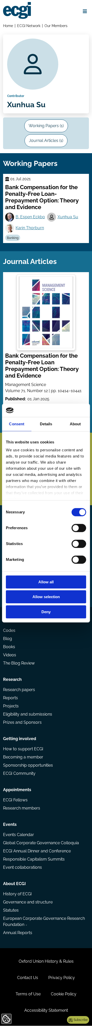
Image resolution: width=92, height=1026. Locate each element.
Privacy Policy (61, 977)
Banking (12, 238)
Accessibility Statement (46, 1010)
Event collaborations (22, 867)
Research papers (19, 689)
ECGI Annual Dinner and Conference (37, 851)
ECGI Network (28, 25)
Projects (11, 706)
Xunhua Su (67, 216)
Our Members (55, 25)
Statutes (11, 910)
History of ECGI (17, 893)
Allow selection (46, 597)
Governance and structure (28, 902)
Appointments (17, 789)
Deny (46, 612)
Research (12, 679)
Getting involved (19, 738)
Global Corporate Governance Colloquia (41, 842)
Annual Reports (17, 932)
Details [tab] (46, 424)
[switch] (79, 528)
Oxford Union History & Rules (46, 961)
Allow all (46, 582)
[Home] (17, 10)
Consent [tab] (16, 424)
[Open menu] (85, 11)
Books (9, 646)
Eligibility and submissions (27, 714)
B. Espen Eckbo (30, 216)
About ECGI (14, 883)
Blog (7, 638)
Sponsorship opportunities (28, 765)
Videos (9, 655)
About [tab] (75, 424)
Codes (9, 630)
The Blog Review (19, 663)
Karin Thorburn (30, 227)
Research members (21, 808)
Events (10, 824)
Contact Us (27, 977)
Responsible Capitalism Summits (34, 859)
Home (8, 25)
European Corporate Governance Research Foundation (44, 921)
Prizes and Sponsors (22, 722)
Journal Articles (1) (46, 140)
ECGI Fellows (15, 800)
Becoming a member (23, 757)
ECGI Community (19, 773)
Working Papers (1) (46, 125)
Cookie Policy (63, 994)
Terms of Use (28, 994)
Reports (10, 697)
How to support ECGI (23, 748)
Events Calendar (18, 834)
